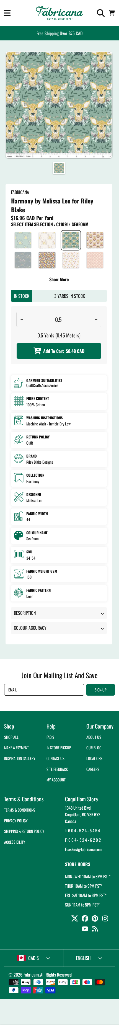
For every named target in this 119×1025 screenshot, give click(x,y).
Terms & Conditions (19, 810)
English (83, 957)
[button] (7, 13)
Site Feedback (57, 769)
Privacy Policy (16, 820)
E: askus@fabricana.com (83, 849)
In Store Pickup (58, 747)
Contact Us (55, 758)
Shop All (11, 737)
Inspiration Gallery (19, 758)
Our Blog (93, 747)
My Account (56, 780)
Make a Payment (16, 747)
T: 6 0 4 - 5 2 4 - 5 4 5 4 (82, 830)
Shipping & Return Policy (24, 831)
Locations (94, 758)
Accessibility (14, 842)
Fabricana (31, 974)
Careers (92, 769)
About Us (93, 737)
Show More (59, 280)
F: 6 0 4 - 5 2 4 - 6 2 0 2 (83, 840)
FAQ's (50, 737)
